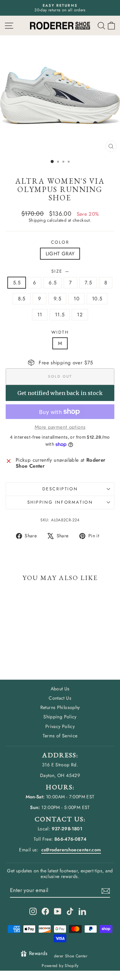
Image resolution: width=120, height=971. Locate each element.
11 (39, 314)
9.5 (57, 298)
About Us (60, 688)
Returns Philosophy (60, 707)
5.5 (16, 282)
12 (80, 314)
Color (60, 242)
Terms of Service (60, 735)
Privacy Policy (60, 726)
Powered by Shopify (60, 966)
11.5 (60, 314)
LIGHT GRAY (60, 253)
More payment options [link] (60, 427)
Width (60, 332)
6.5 (52, 282)
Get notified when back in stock (60, 393)
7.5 (88, 282)
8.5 (21, 298)
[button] (111, 25)
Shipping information (60, 502)
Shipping (37, 220)
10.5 (97, 298)
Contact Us (60, 698)
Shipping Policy (60, 716)
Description (60, 489)
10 (76, 298)
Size (60, 271)
